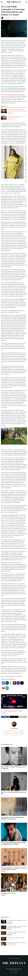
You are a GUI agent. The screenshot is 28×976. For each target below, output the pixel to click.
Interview (4, 764)
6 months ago (11, 945)
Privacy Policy (11, 970)
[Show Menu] (1, 2)
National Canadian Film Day (12, 710)
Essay (3, 814)
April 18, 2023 (4, 845)
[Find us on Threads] (14, 972)
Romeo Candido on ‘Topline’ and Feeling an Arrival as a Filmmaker (13, 767)
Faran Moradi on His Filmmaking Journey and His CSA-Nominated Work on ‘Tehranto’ (13, 843)
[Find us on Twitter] (12, 972)
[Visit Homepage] (14, 2)
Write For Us (17, 958)
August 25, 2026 (11, 113)
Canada (5, 710)
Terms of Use (16, 970)
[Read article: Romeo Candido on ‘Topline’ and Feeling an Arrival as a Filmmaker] (14, 756)
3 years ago (10, 939)
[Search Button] (26, 2)
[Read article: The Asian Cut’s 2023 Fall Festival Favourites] (3, 939)
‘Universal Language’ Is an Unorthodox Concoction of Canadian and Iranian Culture (14, 868)
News (3, 789)
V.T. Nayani (4, 712)
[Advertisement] (14, 906)
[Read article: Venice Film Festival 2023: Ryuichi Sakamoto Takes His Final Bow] (3, 921)
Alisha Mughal (7, 17)
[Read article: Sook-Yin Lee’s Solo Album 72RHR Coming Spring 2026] (14, 781)
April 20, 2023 (15, 17)
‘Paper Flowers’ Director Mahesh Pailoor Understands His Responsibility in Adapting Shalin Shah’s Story (17, 111)
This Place (20, 710)
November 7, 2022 (5, 820)
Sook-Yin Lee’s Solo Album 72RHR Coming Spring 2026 (13, 792)
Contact (12, 958)
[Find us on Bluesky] (16, 972)
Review (3, 865)
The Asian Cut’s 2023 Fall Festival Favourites (15, 937)
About (9, 958)
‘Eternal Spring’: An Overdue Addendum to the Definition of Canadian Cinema (12, 818)
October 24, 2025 (5, 795)
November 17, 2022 (5, 770)
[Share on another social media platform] (23, 717)
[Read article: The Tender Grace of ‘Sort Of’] (14, 882)
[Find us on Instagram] (11, 972)
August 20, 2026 (11, 119)
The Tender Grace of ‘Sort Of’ (8, 893)
